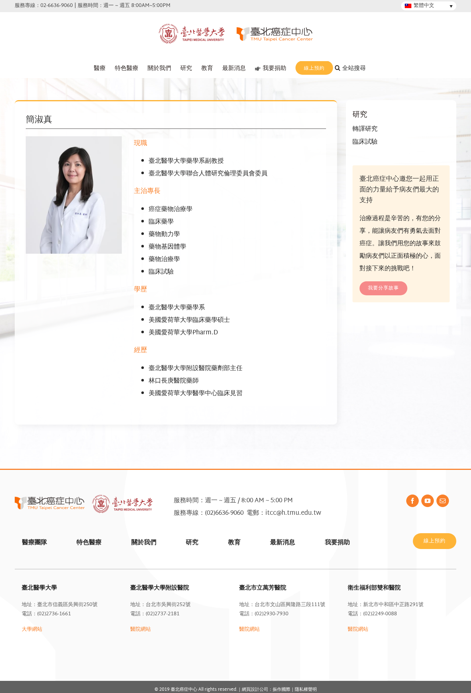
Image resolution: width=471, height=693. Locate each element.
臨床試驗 (365, 142)
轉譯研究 (365, 129)
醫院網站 (140, 629)
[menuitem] (100, 68)
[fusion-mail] (442, 501)
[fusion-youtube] (427, 501)
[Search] (355, 68)
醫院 (353, 629)
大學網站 (32, 629)
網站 (363, 629)
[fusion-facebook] (412, 501)
